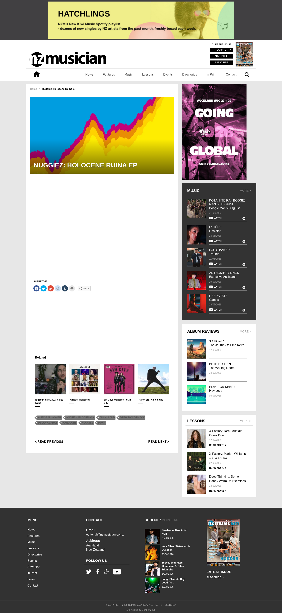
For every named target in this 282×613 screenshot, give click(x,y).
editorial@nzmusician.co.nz (105, 534)
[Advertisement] (102, 322)
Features (109, 74)
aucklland (107, 417)
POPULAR (170, 520)
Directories (189, 74)
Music (129, 74)
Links (31, 579)
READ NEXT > (158, 441)
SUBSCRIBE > (215, 577)
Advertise (33, 567)
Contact (231, 74)
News (89, 74)
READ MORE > (218, 445)
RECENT (152, 520)
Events (168, 74)
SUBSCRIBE (221, 62)
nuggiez (87, 422)
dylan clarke (47, 422)
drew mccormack (132, 417)
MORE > (245, 190)
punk (101, 422)
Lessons (148, 74)
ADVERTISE (221, 56)
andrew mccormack (80, 417)
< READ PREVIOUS (49, 441)
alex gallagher (49, 417)
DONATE (221, 50)
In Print (211, 74)
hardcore (70, 422)
